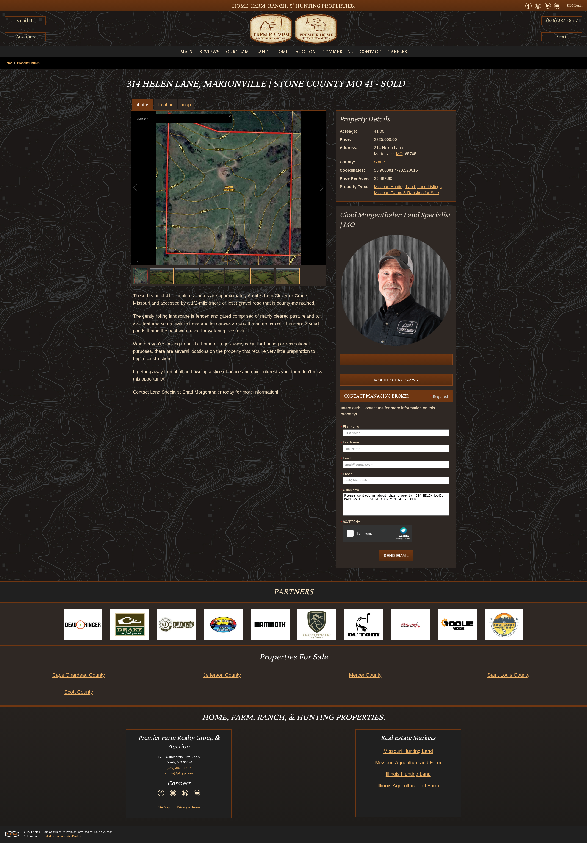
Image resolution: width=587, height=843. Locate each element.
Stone (379, 162)
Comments (350, 490)
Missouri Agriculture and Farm (408, 762)
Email (346, 458)
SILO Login (574, 5)
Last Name (350, 442)
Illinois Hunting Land (408, 774)
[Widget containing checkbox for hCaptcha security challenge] (377, 533)
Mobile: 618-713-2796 (396, 380)
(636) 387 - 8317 (562, 20)
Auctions (25, 36)
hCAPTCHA (350, 522)
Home (8, 63)
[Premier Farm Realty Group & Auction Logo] (293, 28)
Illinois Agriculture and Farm (408, 785)
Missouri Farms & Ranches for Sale (406, 192)
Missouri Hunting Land (394, 186)
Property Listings (28, 63)
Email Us (25, 20)
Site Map (163, 807)
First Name (350, 427)
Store (561, 36)
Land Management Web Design (61, 836)
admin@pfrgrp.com (179, 773)
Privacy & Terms (188, 807)
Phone (346, 474)
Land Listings (429, 186)
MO (399, 153)
